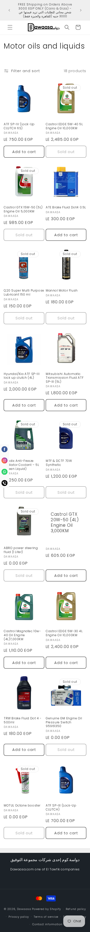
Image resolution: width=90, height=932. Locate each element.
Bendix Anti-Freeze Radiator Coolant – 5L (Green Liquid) (21, 465)
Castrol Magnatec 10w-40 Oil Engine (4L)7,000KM (22, 635)
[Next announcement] (80, 10)
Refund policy (76, 909)
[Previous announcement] (9, 10)
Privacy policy (18, 917)
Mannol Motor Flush (62, 291)
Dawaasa (24, 909)
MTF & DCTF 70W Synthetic (59, 463)
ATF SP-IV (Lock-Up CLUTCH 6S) (19, 126)
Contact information (47, 924)
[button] (10, 27)
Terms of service (46, 917)
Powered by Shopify (46, 909)
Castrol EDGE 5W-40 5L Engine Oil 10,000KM (64, 126)
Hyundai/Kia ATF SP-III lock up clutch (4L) (22, 376)
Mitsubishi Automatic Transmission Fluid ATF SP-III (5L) (65, 378)
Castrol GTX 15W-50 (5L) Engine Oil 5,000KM (23, 209)
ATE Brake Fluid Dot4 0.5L (66, 207)
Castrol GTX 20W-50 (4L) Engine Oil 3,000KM (65, 522)
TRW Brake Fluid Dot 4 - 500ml (23, 720)
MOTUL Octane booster (22, 806)
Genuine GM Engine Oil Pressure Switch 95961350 (64, 722)
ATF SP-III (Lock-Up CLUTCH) (61, 807)
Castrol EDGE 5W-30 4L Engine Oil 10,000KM (64, 633)
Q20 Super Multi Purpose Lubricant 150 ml (24, 292)
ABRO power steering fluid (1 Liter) (21, 550)
